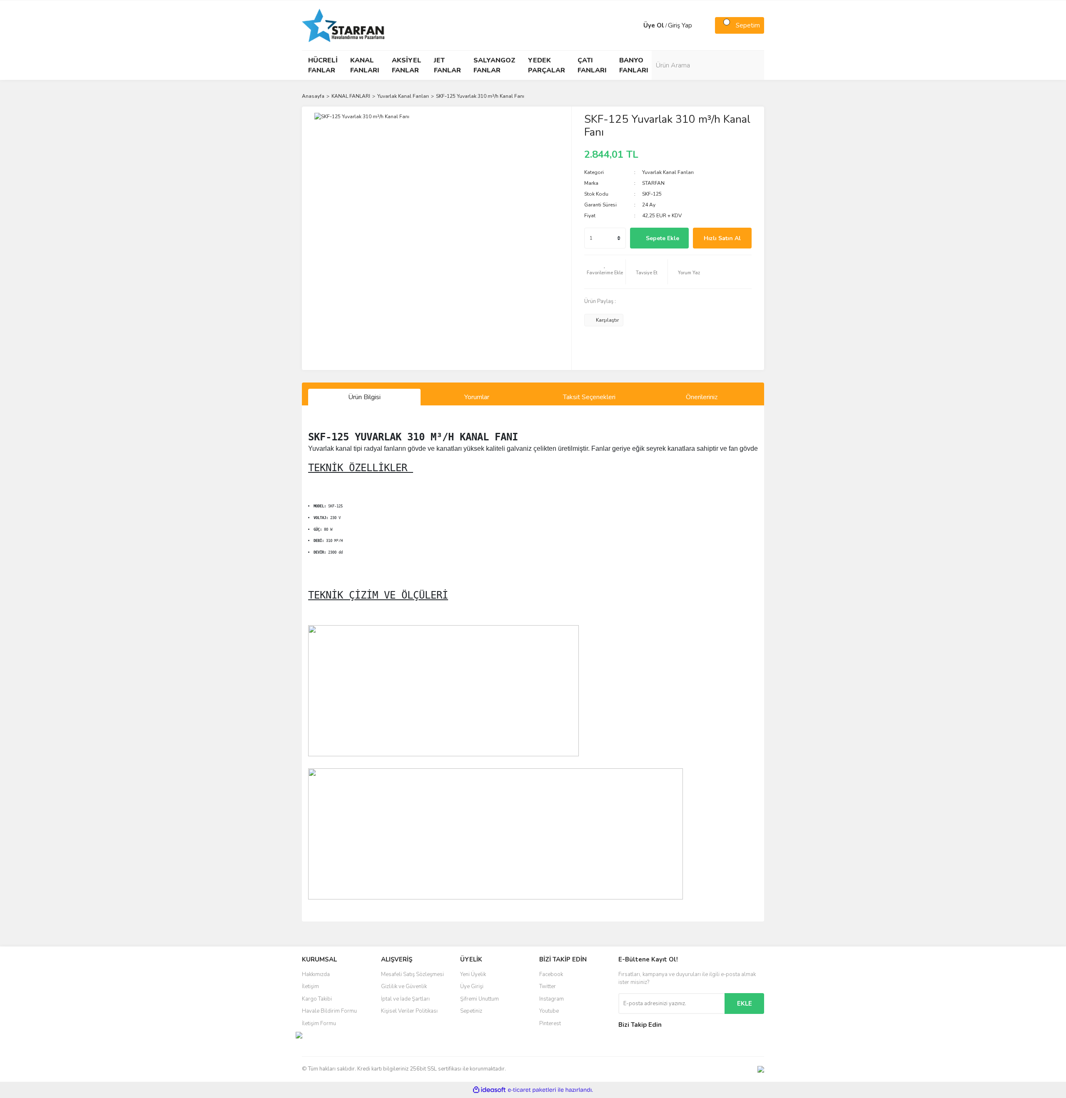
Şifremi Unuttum (479, 999)
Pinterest (550, 1023)
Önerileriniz (701, 397)
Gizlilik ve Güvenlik (404, 986)
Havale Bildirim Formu (329, 1011)
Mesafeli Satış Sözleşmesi (412, 974)
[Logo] (343, 25)
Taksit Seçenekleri (589, 397)
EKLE (744, 1003)
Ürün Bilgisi (364, 397)
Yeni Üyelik (473, 974)
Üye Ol (653, 25)
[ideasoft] (489, 1090)
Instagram (551, 999)
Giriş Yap (680, 25)
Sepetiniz (471, 1011)
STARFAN (653, 183)
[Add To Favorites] (605, 271)
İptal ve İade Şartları (405, 999)
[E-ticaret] (532, 1090)
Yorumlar (476, 397)
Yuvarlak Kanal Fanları (668, 172)
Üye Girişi (471, 986)
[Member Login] (635, 25)
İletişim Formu (319, 1023)
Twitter (547, 986)
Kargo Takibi (317, 999)
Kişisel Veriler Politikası (409, 1011)
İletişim (310, 986)
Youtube (549, 1011)
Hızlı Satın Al (722, 238)
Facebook (551, 974)
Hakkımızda (316, 974)
